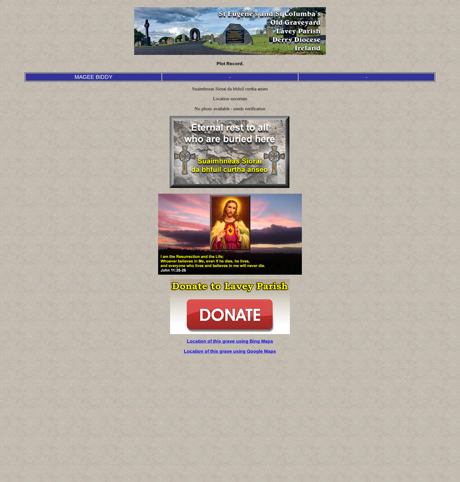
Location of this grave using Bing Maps (230, 341)
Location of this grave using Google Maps (230, 351)
